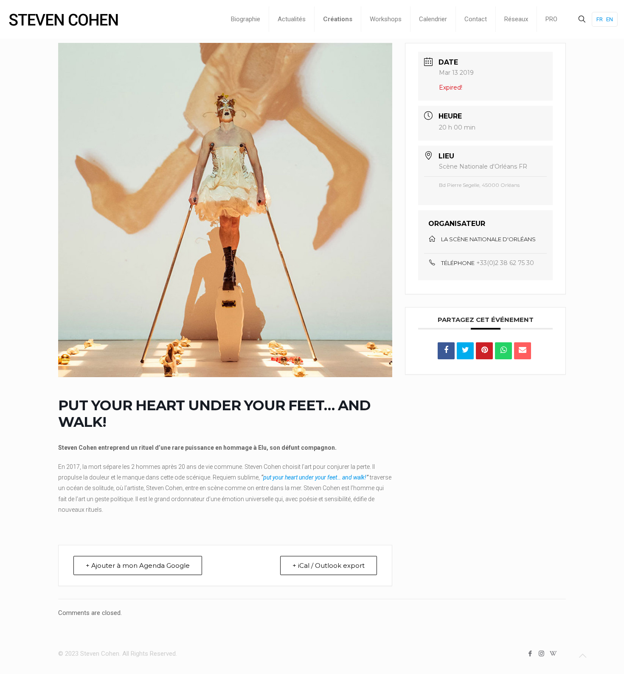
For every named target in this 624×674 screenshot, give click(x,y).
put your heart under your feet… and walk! (314, 477)
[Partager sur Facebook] (446, 350)
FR (599, 19)
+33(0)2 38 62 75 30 (505, 263)
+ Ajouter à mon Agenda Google (138, 565)
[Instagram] (541, 653)
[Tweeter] (465, 350)
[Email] (522, 350)
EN (609, 19)
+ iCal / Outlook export (328, 565)
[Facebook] (530, 653)
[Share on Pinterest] (484, 350)
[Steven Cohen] (63, 19)
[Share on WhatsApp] (503, 350)
